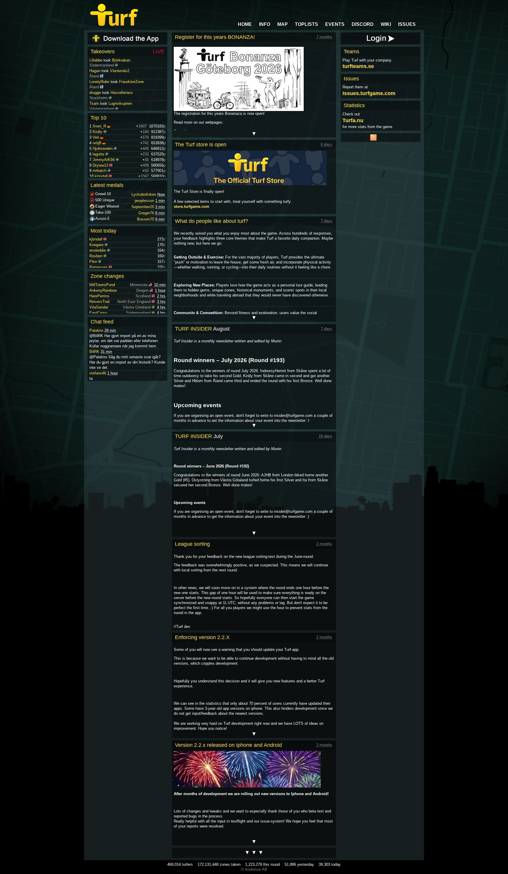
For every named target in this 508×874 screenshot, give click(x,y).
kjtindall (101, 176)
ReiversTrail (99, 301)
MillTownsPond (102, 285)
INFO (264, 24)
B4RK (94, 351)
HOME (245, 24)
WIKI (386, 24)
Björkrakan (121, 71)
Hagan (94, 81)
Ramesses (98, 267)
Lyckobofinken (143, 194)
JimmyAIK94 (104, 159)
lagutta (98, 154)
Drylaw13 (100, 165)
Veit (96, 137)
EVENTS (335, 24)
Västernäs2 (119, 81)
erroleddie (97, 250)
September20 (142, 207)
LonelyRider (99, 92)
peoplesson (144, 200)
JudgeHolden (100, 60)
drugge (95, 103)
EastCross (98, 313)
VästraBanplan (133, 60)
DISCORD (363, 24)
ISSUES (407, 24)
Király (97, 132)
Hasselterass (122, 103)
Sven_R (99, 126)
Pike (93, 261)
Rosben (95, 256)
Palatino (96, 330)
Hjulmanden (103, 148)
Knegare (96, 245)
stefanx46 (97, 373)
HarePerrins (99, 296)
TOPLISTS (306, 24)
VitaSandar (98, 307)
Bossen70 (145, 219)
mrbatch (99, 170)
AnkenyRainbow (103, 290)
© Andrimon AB (254, 869)
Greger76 (146, 213)
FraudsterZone (131, 92)
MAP (282, 24)
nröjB (97, 143)
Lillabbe (95, 71)
